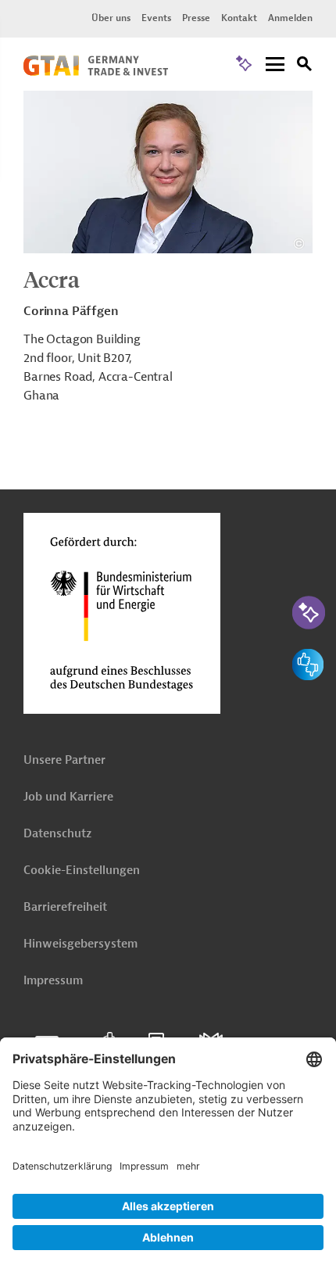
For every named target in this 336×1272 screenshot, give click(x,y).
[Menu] (275, 65)
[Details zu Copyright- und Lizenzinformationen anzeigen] (298, 243)
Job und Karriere (68, 797)
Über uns (110, 18)
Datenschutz (57, 833)
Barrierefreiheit (65, 907)
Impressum (53, 980)
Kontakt (239, 18)
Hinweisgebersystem (80, 944)
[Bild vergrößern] (168, 172)
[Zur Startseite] (95, 72)
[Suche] (305, 66)
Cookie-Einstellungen (81, 870)
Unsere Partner (64, 760)
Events (156, 18)
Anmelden (290, 18)
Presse (196, 18)
